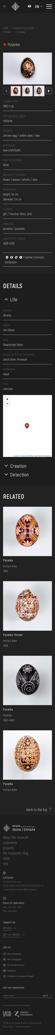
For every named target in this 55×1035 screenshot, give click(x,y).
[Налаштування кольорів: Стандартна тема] (29, 6)
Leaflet (15, 455)
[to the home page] (27, 828)
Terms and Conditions (23, 1027)
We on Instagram (14, 959)
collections (10, 842)
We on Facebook (14, 954)
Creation (18, 466)
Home (5, 28)
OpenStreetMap (27, 455)
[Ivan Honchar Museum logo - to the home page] (15, 6)
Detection (19, 474)
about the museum (15, 837)
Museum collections (24, 28)
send (45, 995)
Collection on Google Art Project (20, 976)
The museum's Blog (15, 853)
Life (13, 299)
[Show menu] (49, 6)
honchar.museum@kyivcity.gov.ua (23, 889)
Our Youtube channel (15, 965)
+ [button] (7, 399)
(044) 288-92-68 (22, 885)
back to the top (36, 809)
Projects (8, 847)
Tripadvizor (11, 970)
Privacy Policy (8, 1027)
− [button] (7, 404)
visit (5, 863)
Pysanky (7, 32)
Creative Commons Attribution (24, 259)
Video (6, 858)
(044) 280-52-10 (36, 885)
